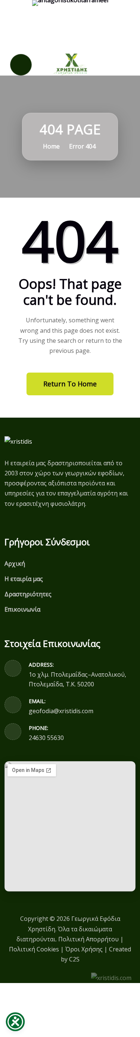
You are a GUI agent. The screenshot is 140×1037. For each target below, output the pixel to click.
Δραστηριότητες (28, 594)
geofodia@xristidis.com (61, 711)
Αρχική (14, 563)
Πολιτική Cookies (34, 949)
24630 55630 (46, 738)
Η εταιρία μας (23, 579)
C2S (74, 959)
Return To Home (70, 383)
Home (50, 146)
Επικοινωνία (22, 609)
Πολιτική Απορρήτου (88, 939)
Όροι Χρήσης (84, 949)
